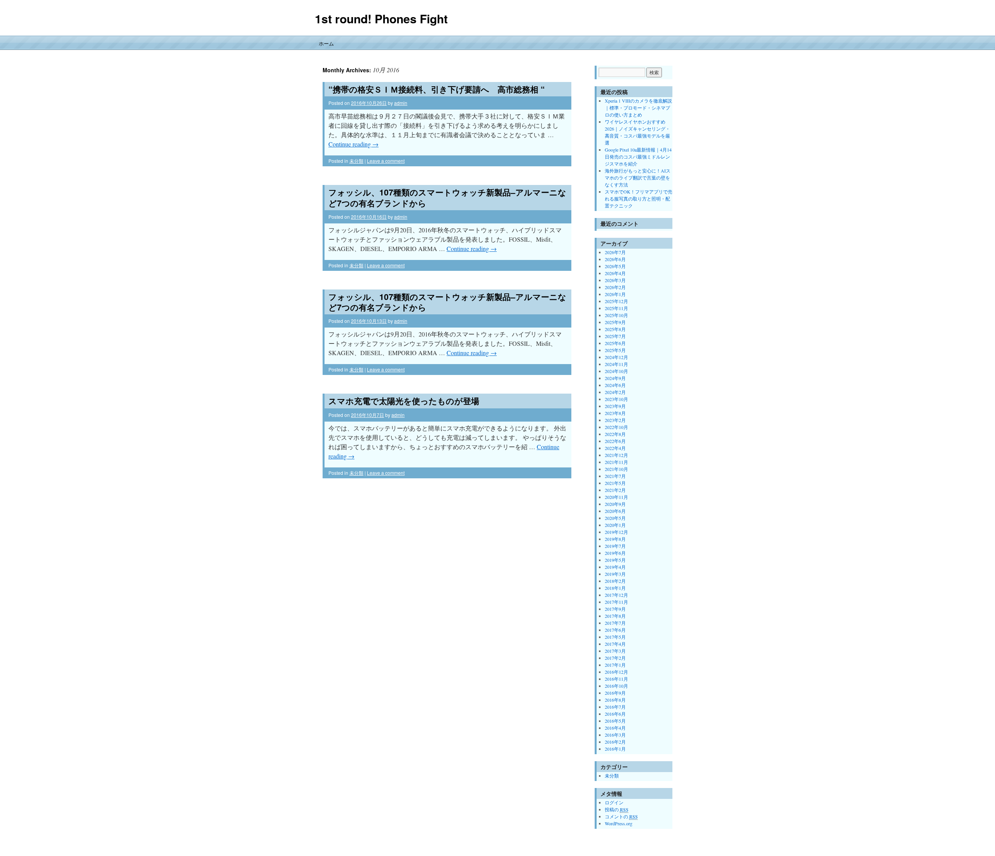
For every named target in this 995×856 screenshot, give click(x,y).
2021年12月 (616, 455)
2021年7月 (615, 476)
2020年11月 (616, 497)
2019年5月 (615, 560)
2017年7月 (615, 623)
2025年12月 (616, 301)
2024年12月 (616, 357)
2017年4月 (615, 644)
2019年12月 (616, 532)
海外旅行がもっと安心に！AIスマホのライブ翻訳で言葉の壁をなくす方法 (637, 177)
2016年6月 (615, 714)
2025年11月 (616, 308)
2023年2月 (615, 420)
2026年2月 (615, 287)
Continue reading (353, 144)
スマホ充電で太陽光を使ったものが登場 (403, 400)
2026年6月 (615, 259)
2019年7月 (615, 546)
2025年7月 (615, 336)
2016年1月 (615, 749)
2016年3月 (615, 735)
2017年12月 (616, 595)
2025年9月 (615, 322)
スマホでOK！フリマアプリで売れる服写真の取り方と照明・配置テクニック (638, 198)
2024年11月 (616, 364)
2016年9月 (615, 693)
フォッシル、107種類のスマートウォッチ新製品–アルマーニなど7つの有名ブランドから (447, 197)
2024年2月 (615, 392)
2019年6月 (615, 553)
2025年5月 (615, 350)
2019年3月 (615, 574)
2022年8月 (615, 434)
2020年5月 (615, 518)
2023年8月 (615, 413)
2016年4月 (615, 728)
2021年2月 (615, 490)
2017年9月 (615, 609)
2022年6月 (615, 441)
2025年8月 (615, 329)
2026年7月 (615, 252)
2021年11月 (616, 462)
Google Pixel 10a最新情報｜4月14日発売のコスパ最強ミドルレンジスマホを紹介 (638, 156)
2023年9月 (615, 406)
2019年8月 (615, 539)
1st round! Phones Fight (381, 18)
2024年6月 (615, 385)
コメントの (621, 816)
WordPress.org (618, 823)
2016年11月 (616, 679)
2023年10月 (616, 399)
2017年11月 (616, 602)
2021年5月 (615, 483)
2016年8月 (615, 700)
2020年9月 (615, 504)
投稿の (616, 809)
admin (400, 102)
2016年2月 (615, 742)
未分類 (356, 160)
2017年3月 (615, 651)
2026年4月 (615, 273)
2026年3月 (615, 280)
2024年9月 (615, 378)
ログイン (614, 802)
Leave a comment (386, 160)
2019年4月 (615, 567)
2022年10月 (616, 427)
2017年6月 (615, 630)
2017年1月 (615, 665)
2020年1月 (615, 525)
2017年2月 (615, 658)
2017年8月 (615, 616)
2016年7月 (615, 707)
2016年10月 (616, 686)
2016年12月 (616, 672)
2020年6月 (615, 511)
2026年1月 (615, 294)
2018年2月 (615, 581)
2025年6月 (615, 343)
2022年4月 (615, 448)
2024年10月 (616, 371)
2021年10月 (616, 469)
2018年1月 (615, 588)
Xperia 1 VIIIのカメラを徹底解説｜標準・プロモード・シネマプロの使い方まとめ (638, 108)
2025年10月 (616, 315)
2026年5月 (615, 266)
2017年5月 (615, 637)
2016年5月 (615, 721)
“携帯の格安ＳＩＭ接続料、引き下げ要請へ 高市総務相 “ (436, 89)
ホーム (326, 43)
